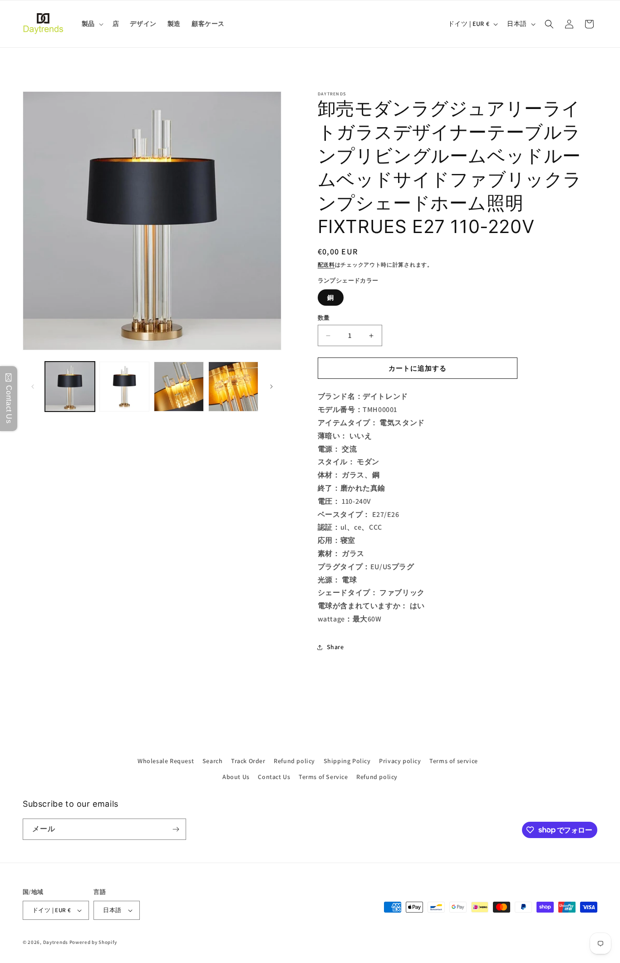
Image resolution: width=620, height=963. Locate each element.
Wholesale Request (166, 761)
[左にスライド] (33, 387)
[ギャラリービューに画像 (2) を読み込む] (124, 387)
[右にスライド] (271, 387)
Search (212, 761)
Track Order (248, 761)
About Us (236, 777)
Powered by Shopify (93, 942)
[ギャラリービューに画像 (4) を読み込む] (233, 387)
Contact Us (274, 777)
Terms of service (453, 761)
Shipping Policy (347, 761)
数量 (324, 318)
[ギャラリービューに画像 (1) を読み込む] (70, 387)
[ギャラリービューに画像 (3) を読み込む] (179, 387)
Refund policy (294, 761)
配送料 (326, 264)
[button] (91, 23)
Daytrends (55, 942)
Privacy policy (400, 761)
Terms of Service (323, 777)
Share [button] (335, 647)
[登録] (176, 829)
